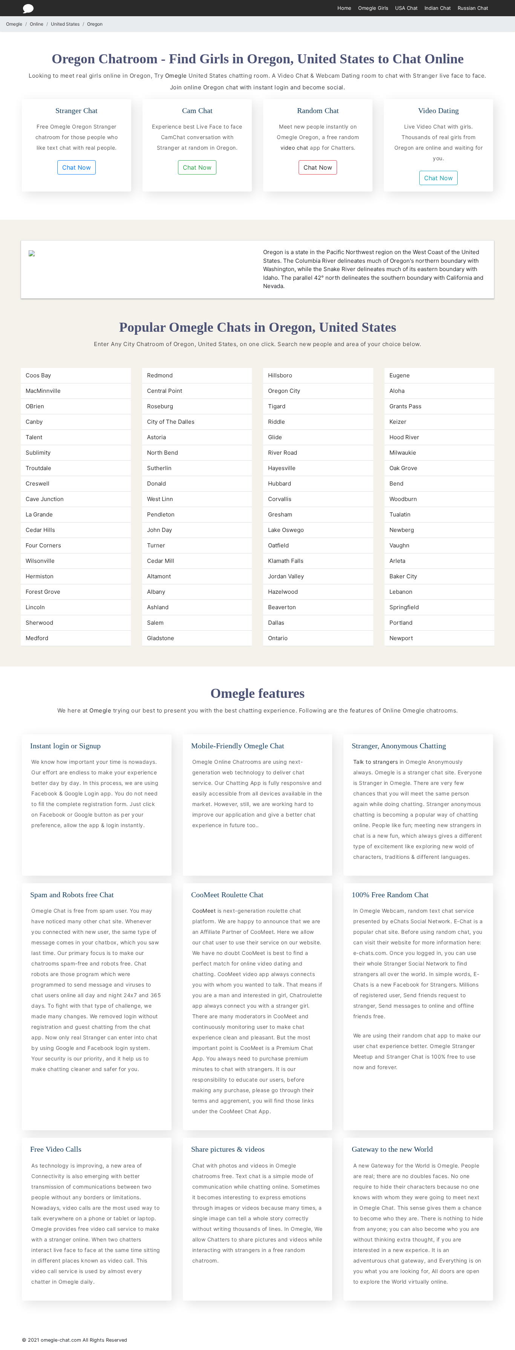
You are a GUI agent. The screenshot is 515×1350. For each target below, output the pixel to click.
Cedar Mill (160, 560)
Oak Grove (403, 468)
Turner (156, 545)
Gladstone (160, 638)
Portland (400, 622)
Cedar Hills (40, 529)
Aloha (397, 390)
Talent (34, 437)
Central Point (164, 390)
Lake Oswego (286, 529)
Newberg (401, 529)
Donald (156, 483)
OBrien (35, 406)
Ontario (278, 638)
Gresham (280, 514)
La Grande (39, 514)
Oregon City (284, 390)
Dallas (276, 622)
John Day (159, 529)
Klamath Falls (285, 560)
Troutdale (38, 468)
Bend (396, 483)
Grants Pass (405, 406)
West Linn (160, 499)
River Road (282, 452)
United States (65, 24)
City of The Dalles (171, 421)
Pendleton (161, 514)
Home (344, 8)
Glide (275, 437)
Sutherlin (159, 468)
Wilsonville (40, 560)
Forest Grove (43, 591)
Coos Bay (38, 375)
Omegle (14, 24)
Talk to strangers (376, 762)
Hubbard (279, 483)
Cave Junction (45, 499)
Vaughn (399, 545)
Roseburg (160, 406)
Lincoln (35, 607)
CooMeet (205, 910)
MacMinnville (43, 390)
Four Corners (43, 545)
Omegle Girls (373, 8)
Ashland (158, 607)
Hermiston (40, 576)
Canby (34, 421)
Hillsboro (280, 375)
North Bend (162, 452)
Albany (156, 591)
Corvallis (279, 499)
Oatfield (278, 545)
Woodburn (403, 499)
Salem (155, 622)
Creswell (37, 483)
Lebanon (400, 591)
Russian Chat (473, 8)
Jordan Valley (286, 576)
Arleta (397, 560)
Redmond (160, 375)
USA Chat (406, 8)
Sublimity (38, 452)
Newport (401, 638)
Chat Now (76, 167)
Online (36, 24)
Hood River (404, 437)
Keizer (397, 421)
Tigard (276, 406)
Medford (37, 638)
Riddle (276, 421)
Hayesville (282, 468)
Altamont (159, 576)
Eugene (399, 375)
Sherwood (39, 622)
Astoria (156, 437)
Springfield (404, 607)
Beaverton (282, 607)
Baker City (403, 576)
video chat (295, 147)
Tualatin (400, 514)
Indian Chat (438, 8)
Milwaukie (402, 452)
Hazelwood (283, 591)
